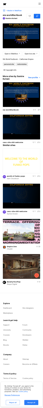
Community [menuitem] (26, 330)
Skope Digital (12, 284)
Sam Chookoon (13, 178)
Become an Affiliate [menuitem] (29, 364)
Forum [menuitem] (24, 325)
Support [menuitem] (6, 325)
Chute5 (9, 249)
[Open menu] (39, 4)
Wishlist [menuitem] (25, 340)
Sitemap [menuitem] (25, 359)
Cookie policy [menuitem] (27, 378)
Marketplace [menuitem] (8, 313)
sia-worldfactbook (11, 110)
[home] (4, 4)
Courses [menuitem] (6, 335)
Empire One (12, 246)
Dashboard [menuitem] (7, 308)
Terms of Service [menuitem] (9, 378)
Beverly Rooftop (14, 282)
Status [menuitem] (24, 345)
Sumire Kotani (12, 214)
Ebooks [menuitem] (6, 345)
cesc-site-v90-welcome (13, 142)
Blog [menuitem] (5, 340)
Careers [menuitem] (6, 364)
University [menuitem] (7, 330)
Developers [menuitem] (26, 335)
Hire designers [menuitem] (28, 308)
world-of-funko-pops (16, 176)
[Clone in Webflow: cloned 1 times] (37, 16)
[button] (29, 16)
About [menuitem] (5, 359)
